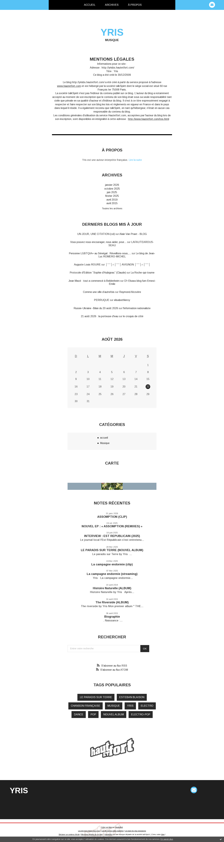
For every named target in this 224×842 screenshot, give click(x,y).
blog (162, 834)
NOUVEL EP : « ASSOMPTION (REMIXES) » (112, 526)
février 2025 (112, 195)
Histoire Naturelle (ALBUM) (112, 588)
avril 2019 (112, 199)
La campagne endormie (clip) (112, 564)
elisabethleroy (122, 300)
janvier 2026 (112, 184)
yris (130, 705)
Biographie (112, 616)
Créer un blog (106, 827)
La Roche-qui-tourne (142, 272)
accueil (104, 437)
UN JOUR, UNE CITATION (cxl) (96, 234)
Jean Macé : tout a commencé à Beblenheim (94, 280)
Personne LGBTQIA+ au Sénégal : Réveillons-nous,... (100, 253)
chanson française (85, 705)
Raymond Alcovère (130, 292)
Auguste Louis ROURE (87, 264)
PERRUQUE (101, 300)
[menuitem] (89, 5)
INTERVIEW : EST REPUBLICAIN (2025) (112, 536)
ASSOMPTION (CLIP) (112, 516)
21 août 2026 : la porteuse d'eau (99, 316)
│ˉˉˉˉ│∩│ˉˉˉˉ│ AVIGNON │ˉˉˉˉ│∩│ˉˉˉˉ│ (127, 264)
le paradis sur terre (96, 697)
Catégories (152, 4)
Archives (112, 4)
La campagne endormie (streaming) (112, 574)
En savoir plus (167, 839)
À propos (135, 4)
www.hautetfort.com (69, 86)
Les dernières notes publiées (112, 831)
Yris (112, 32)
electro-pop (140, 714)
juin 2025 (112, 192)
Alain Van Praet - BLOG (133, 234)
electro (147, 705)
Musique (105, 443)
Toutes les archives (112, 208)
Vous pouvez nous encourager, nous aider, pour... (98, 242)
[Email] (212, 5)
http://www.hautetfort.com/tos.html (148, 119)
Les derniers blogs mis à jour (89, 831)
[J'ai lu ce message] (220, 839)
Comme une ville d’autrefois (98, 292)
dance (78, 714)
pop (93, 714)
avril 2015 (112, 203)
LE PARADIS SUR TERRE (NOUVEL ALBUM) (112, 550)
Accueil (89, 4)
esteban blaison (131, 697)
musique (113, 705)
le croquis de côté (133, 316)
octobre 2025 (112, 188)
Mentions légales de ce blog (92, 834)
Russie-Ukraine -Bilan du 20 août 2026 (96, 308)
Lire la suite (135, 160)
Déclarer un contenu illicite (69, 834)
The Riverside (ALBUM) (112, 602)
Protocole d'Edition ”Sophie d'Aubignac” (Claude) (98, 272)
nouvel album (113, 714)
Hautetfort (119, 827)
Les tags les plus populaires (135, 831)
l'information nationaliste (137, 308)
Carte (112, 463)
